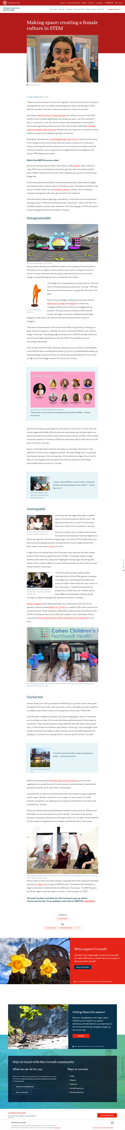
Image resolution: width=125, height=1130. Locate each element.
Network (73, 1084)
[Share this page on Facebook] (123, 563)
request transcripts (27, 1079)
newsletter (89, 901)
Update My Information (25, 1087)
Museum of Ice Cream (56, 303)
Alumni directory (77, 1092)
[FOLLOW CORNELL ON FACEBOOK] (107, 3)
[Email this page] (123, 570)
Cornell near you (76, 1088)
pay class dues (19, 1081)
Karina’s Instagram (34, 603)
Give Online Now (107, 1115)
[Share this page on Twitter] (123, 559)
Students (84, 3)
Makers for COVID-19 (57, 607)
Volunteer (69, 9)
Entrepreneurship (66, 928)
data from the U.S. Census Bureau (52, 115)
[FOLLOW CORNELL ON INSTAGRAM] (112, 3)
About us (63, 3)
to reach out (40, 884)
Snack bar (101, 9)
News (94, 9)
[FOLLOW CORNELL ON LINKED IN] (110, 3)
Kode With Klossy (70, 780)
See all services (22, 1092)
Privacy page (56, 1127)
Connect (61, 9)
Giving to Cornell (113, 9)
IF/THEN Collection (62, 189)
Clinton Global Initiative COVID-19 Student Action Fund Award (63, 617)
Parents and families (73, 3)
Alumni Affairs (51, 928)
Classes (73, 1080)
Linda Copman (34, 97)
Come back (53, 9)
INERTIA (76, 165)
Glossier (72, 303)
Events (88, 9)
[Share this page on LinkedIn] (123, 566)
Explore (81, 1036)
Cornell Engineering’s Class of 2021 (63, 139)
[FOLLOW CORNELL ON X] (106, 3)
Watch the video (82, 967)
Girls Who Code (55, 780)
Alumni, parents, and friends (11, 9)
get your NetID (51, 1079)
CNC (52, 546)
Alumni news (62, 919)
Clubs (72, 1076)
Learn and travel (79, 9)
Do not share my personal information (103, 1127)
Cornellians (99, 3)
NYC (78, 928)
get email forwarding (39, 1079)
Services (91, 3)
